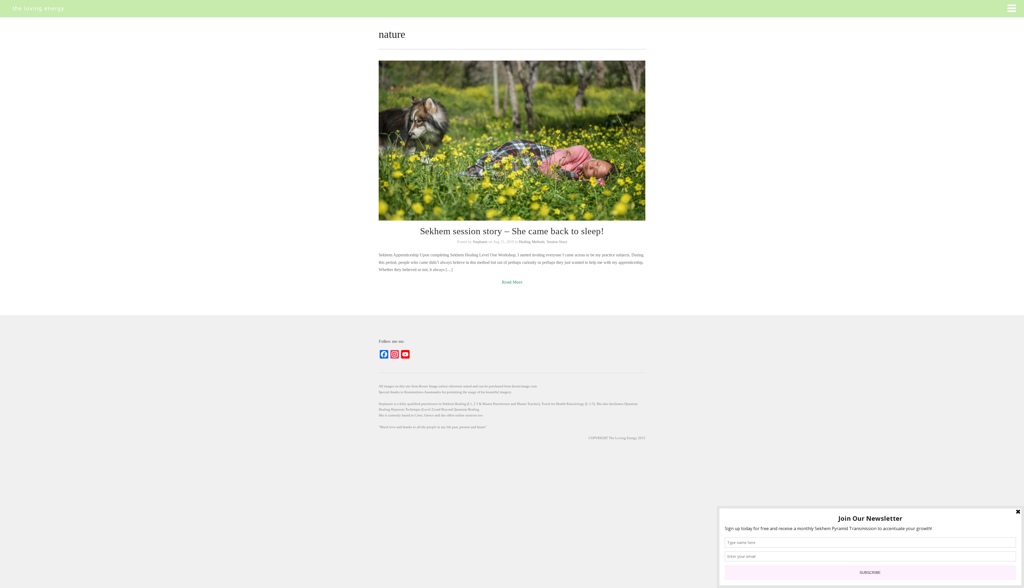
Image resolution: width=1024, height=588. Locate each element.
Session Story (557, 242)
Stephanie (480, 242)
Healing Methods (532, 242)
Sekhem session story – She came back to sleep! (512, 231)
